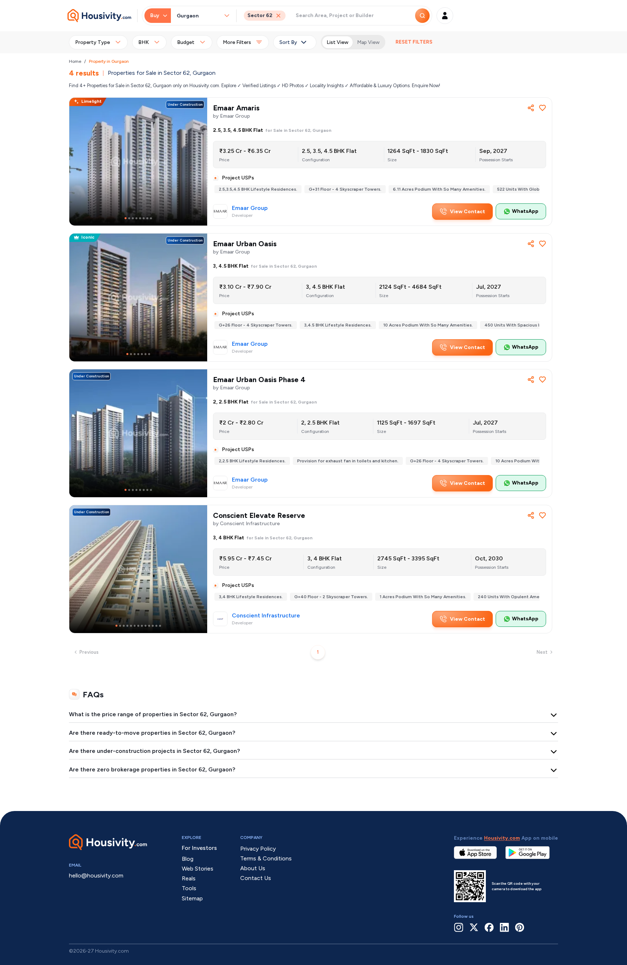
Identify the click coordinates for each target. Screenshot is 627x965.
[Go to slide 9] (145, 626)
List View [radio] (337, 42)
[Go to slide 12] (156, 626)
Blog (187, 858)
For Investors (199, 847)
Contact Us (255, 878)
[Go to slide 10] (149, 626)
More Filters (237, 42)
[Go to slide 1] (125, 218)
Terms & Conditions (266, 858)
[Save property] (542, 107)
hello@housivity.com (96, 875)
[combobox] (200, 16)
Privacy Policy (258, 848)
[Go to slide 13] (160, 626)
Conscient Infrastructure (266, 616)
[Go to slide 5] (140, 218)
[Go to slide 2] (129, 218)
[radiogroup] (353, 42)
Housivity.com (502, 838)
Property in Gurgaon (109, 61)
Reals (189, 878)
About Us (252, 868)
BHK (143, 42)
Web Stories (197, 868)
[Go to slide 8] (151, 218)
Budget (185, 42)
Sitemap (192, 898)
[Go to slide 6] (144, 218)
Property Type (92, 42)
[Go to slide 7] (147, 218)
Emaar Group (250, 208)
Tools (189, 888)
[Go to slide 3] (133, 218)
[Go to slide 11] (153, 626)
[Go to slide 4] (136, 218)
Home (75, 61)
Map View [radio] (368, 42)
